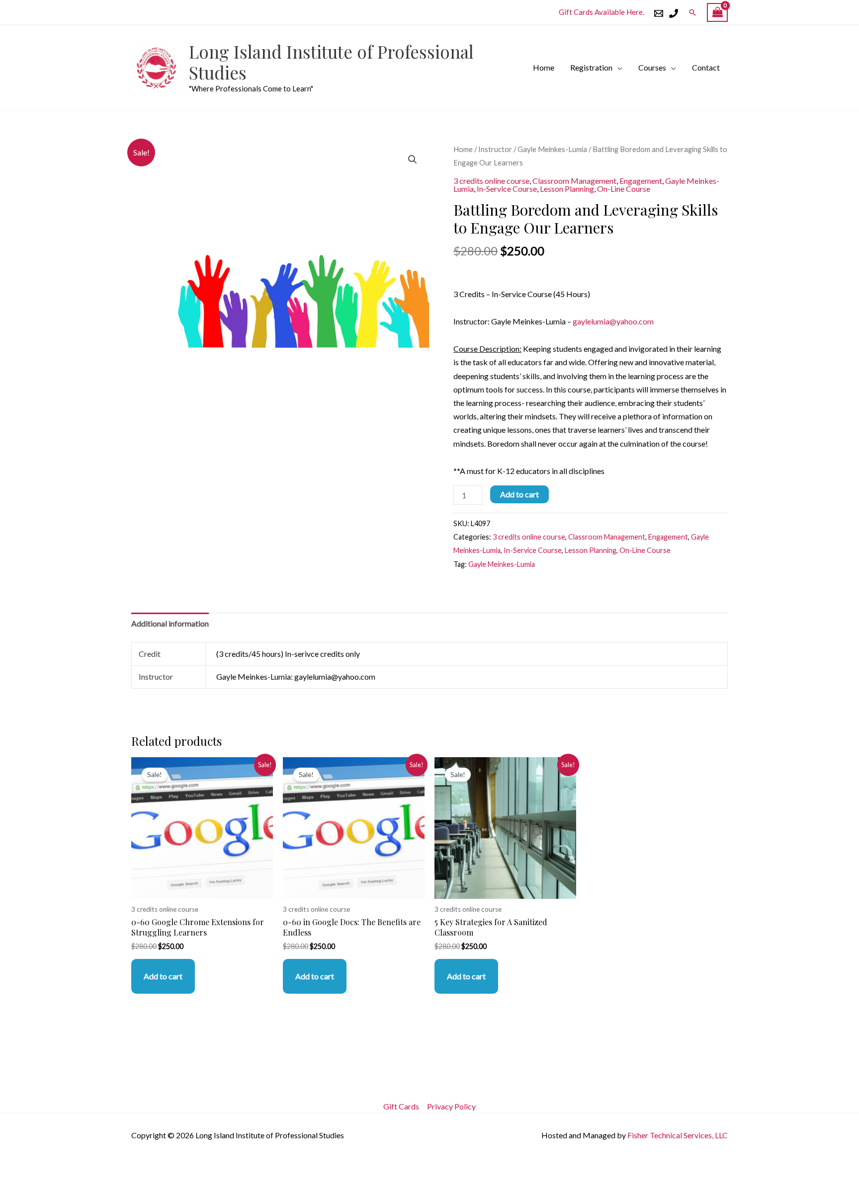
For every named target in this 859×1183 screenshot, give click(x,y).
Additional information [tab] (170, 623)
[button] (692, 12)
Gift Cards (401, 1106)
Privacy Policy (451, 1106)
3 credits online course (491, 180)
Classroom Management (574, 180)
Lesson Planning (567, 188)
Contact (706, 67)
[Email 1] (658, 13)
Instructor (495, 149)
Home (543, 67)
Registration (591, 67)
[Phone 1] (673, 13)
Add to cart (519, 494)
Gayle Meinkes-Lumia (552, 149)
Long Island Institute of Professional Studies (331, 62)
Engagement (640, 180)
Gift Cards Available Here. (601, 11)
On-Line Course (623, 188)
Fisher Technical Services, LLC (677, 1135)
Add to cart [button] (163, 976)
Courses (652, 67)
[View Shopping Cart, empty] (717, 12)
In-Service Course (507, 188)
